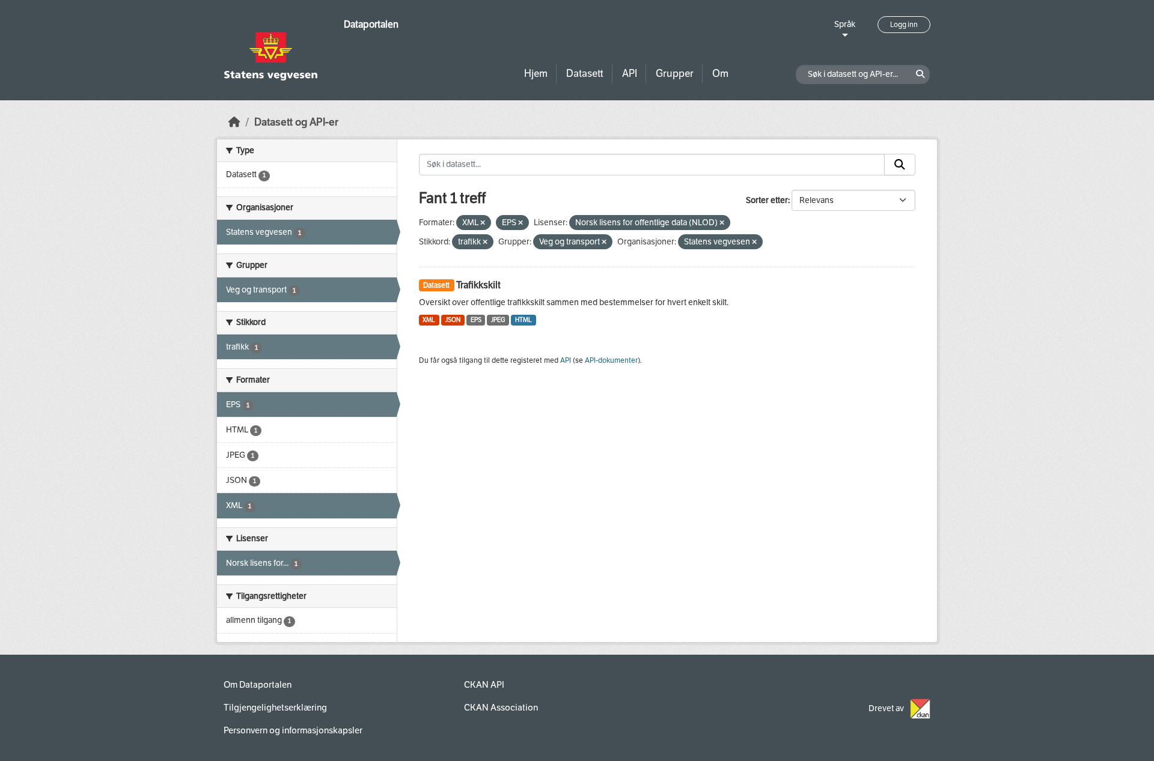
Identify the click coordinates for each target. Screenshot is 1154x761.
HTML (523, 320)
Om (720, 73)
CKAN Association (501, 707)
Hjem (536, 73)
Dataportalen (371, 24)
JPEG (498, 320)
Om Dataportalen (258, 684)
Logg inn (904, 24)
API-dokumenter (611, 360)
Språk (844, 24)
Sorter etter (767, 200)
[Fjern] (482, 223)
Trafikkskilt (478, 285)
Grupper (675, 73)
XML (429, 320)
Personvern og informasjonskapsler (293, 730)
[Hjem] (234, 122)
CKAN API (484, 684)
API (629, 73)
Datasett (584, 73)
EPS (476, 320)
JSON (452, 320)
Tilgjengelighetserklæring (275, 707)
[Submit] (899, 164)
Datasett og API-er (296, 122)
